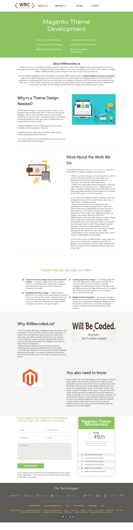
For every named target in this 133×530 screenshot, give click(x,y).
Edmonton (74, 510)
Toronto (90, 510)
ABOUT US (42, 6)
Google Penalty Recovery (33, 510)
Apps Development (81, 512)
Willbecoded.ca (26, 67)
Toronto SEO (99, 510)
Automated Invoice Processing (52, 512)
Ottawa (83, 510)
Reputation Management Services (100, 512)
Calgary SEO (110, 510)
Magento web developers (95, 170)
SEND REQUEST (31, 466)
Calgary (66, 510)
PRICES (79, 6)
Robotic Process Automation (31, 512)
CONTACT (95, 6)
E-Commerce (68, 512)
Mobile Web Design (16, 510)
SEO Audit (119, 510)
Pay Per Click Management (52, 510)
